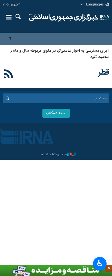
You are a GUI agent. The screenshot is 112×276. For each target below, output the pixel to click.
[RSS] (9, 75)
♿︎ (100, 263)
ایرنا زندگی (63, 17)
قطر (103, 72)
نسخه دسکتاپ (56, 113)
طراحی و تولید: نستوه (54, 154)
